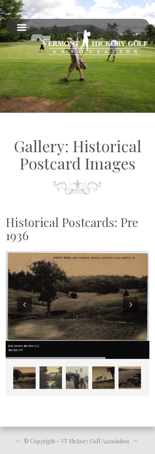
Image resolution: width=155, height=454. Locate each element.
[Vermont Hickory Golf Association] (94, 42)
